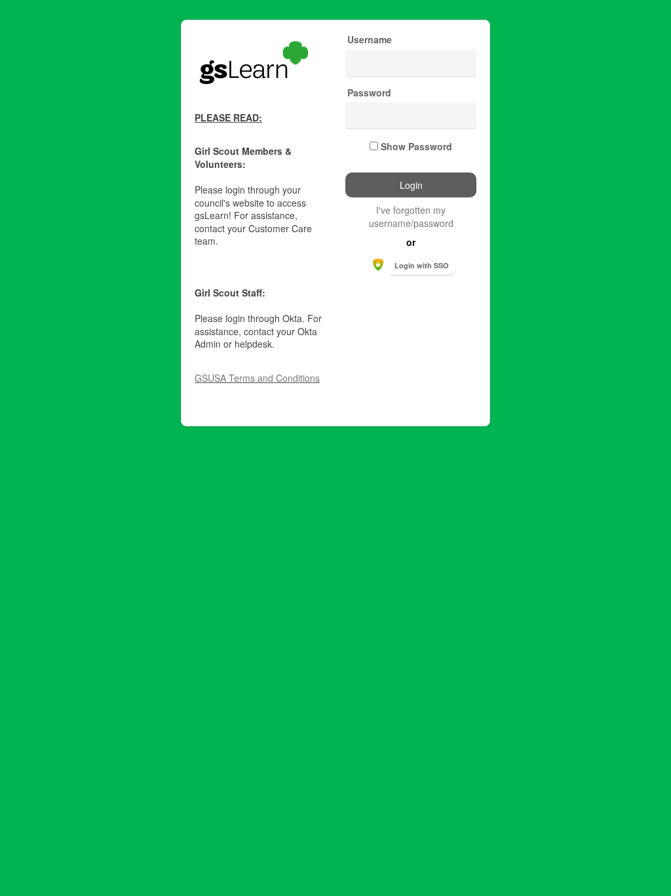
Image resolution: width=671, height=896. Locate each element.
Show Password (416, 146)
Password (369, 93)
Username (369, 39)
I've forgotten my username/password (411, 216)
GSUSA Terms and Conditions (257, 377)
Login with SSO (421, 265)
